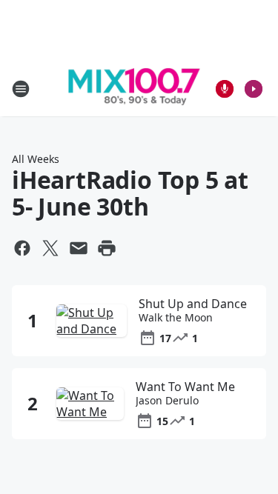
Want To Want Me (185, 386)
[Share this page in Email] (78, 248)
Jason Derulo (167, 400)
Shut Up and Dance (193, 303)
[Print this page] (106, 248)
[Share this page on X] (50, 248)
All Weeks (35, 159)
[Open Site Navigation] (21, 89)
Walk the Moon (176, 317)
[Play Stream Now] (253, 89)
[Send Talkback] (225, 89)
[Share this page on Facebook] (22, 248)
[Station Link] (134, 88)
